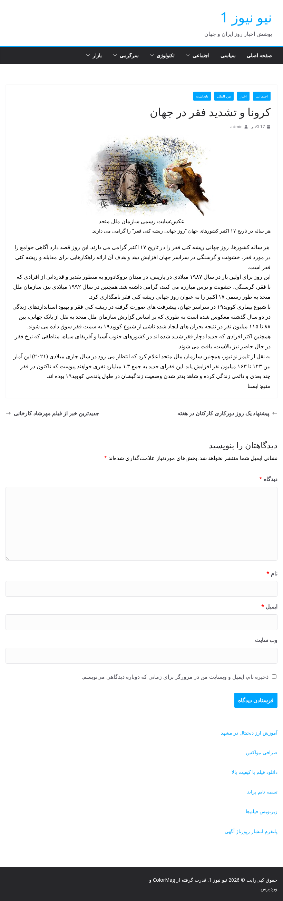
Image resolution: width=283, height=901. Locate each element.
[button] (189, 55)
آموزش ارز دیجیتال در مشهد (249, 732)
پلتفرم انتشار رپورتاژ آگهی (251, 831)
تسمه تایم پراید (262, 791)
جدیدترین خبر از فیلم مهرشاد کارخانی (56, 413)
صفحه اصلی (259, 55)
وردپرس (269, 888)
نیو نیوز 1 (246, 17)
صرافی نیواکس (261, 752)
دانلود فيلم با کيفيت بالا (254, 772)
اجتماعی (201, 55)
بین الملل (224, 96)
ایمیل (269, 606)
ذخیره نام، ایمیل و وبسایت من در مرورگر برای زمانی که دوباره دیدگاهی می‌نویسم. (175, 676)
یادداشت (202, 96)
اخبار (243, 96)
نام (271, 573)
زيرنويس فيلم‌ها (261, 811)
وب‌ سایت (266, 640)
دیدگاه (268, 479)
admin (236, 127)
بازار (97, 55)
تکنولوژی (166, 55)
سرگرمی (129, 55)
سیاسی (228, 55)
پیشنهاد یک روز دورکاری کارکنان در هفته (223, 413)
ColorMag (164, 880)
